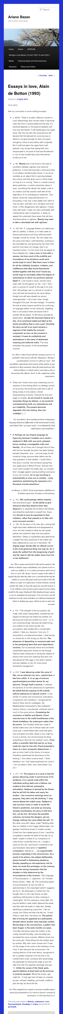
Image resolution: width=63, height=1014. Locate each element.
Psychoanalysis (14, 1004)
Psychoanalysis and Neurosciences (32, 61)
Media (11, 61)
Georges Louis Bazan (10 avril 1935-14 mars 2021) (29, 55)
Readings (26, 1004)
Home (11, 49)
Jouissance (39, 1001)
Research (13, 66)
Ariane (20, 49)
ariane (35, 1004)
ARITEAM (31, 49)
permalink (12, 1006)
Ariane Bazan (19, 16)
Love (47, 1001)
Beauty (31, 1001)
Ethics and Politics (28, 66)
